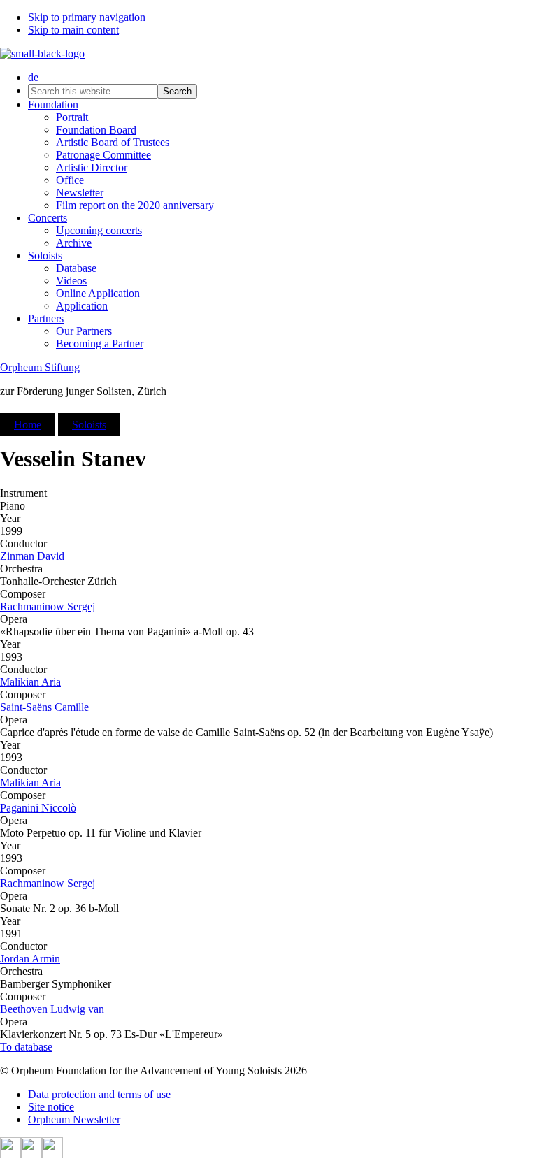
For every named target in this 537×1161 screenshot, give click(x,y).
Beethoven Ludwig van (52, 1009)
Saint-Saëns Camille (44, 707)
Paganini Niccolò (38, 808)
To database (26, 1047)
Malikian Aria (30, 682)
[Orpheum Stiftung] (42, 53)
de (33, 77)
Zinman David (32, 556)
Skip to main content (73, 30)
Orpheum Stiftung (40, 367)
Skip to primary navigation (86, 17)
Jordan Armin (30, 959)
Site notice (51, 1107)
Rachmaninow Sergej (47, 606)
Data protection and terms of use (99, 1094)
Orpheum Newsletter (74, 1119)
